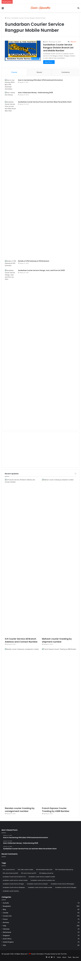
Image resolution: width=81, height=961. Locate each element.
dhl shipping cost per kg (46, 873)
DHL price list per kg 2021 (28, 873)
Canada (5, 913)
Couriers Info (7, 916)
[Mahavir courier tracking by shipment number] (59, 557)
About (64, 957)
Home (8, 18)
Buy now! (76, 957)
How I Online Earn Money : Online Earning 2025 (35, 93)
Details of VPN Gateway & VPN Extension (33, 261)
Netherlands (7, 932)
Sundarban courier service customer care (43, 880)
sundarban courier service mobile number (40, 887)
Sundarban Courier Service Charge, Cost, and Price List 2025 (41, 270)
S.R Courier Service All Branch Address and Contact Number (21, 640)
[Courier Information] (40, 8)
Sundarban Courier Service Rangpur (65, 887)
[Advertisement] (40, 449)
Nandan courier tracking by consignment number (19, 810)
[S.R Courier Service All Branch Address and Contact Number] (22, 557)
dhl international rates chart (44, 869)
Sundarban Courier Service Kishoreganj (62, 884)
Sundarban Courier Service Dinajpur (13, 884)
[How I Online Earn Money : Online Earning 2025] (10, 95)
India (4, 926)
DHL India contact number (25, 869)
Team (69, 957)
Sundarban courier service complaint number (42, 876)
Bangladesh (7, 906)
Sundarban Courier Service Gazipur (37, 884)
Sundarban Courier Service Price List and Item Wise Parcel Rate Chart (45, 102)
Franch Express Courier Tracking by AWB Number (55, 810)
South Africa (7, 939)
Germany (6, 922)
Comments (65, 72)
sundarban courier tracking (11, 891)
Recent (39, 72)
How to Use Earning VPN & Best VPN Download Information (40, 80)
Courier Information (37, 954)
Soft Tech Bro (62, 954)
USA (4, 945)
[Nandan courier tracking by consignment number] (22, 727)
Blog (4, 909)
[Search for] (78, 8)
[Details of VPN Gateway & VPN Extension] (10, 264)
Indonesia (6, 929)
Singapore (6, 935)
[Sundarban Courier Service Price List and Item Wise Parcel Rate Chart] (10, 180)
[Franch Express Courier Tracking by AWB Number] (59, 727)
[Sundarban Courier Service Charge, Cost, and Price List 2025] (10, 348)
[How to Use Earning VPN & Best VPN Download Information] (10, 84)
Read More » (49, 62)
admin (46, 42)
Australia (6, 903)
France (5, 919)
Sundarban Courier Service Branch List (14, 876)
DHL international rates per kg (64, 869)
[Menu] (3, 8)
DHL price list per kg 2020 (10, 873)
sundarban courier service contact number (15, 880)
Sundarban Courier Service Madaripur (14, 887)
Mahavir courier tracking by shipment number (57, 640)
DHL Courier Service (9, 869)
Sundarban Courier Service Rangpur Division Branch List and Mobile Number (58, 47)
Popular (14, 72)
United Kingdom (8, 942)
